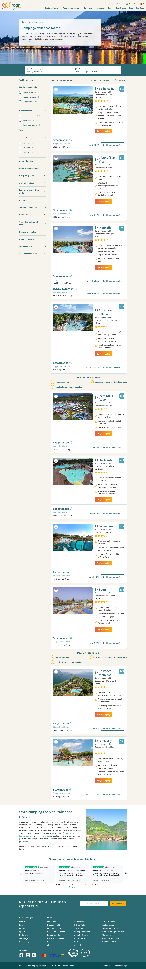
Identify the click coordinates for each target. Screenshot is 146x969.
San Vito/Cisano (81, 935)
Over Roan (51, 921)
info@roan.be (68, 965)
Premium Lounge (26, 836)
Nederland (23, 935)
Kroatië (22, 928)
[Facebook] (21, 955)
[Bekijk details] (70, 140)
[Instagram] (27, 955)
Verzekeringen (80, 921)
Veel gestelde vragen (56, 932)
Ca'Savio (78, 942)
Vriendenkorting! (109, 935)
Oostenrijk (23, 938)
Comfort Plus (68, 833)
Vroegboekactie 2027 (110, 928)
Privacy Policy (80, 925)
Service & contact (136, 8)
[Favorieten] (123, 4)
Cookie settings (120, 965)
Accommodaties (104, 8)
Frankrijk (22, 921)
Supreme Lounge (43, 836)
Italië (21, 925)
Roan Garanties (53, 935)
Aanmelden (117, 904)
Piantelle (78, 945)
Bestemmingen (51, 8)
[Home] (23, 22)
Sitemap (106, 965)
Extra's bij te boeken (55, 938)
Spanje (22, 932)
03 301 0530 (56, 965)
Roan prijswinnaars (82, 932)
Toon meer (23, 130)
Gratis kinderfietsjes (55, 942)
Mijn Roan (133, 4)
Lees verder (26, 42)
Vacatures (78, 928)
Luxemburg (24, 942)
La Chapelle (79, 938)
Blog (49, 945)
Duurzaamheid (53, 925)
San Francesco (108, 925)
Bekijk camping (103, 131)
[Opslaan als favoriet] (56, 89)
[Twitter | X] (33, 955)
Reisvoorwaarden (54, 928)
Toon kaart (122, 80)
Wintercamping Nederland (113, 932)
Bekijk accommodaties (112, 145)
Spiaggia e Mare (109, 921)
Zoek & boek (121, 8)
